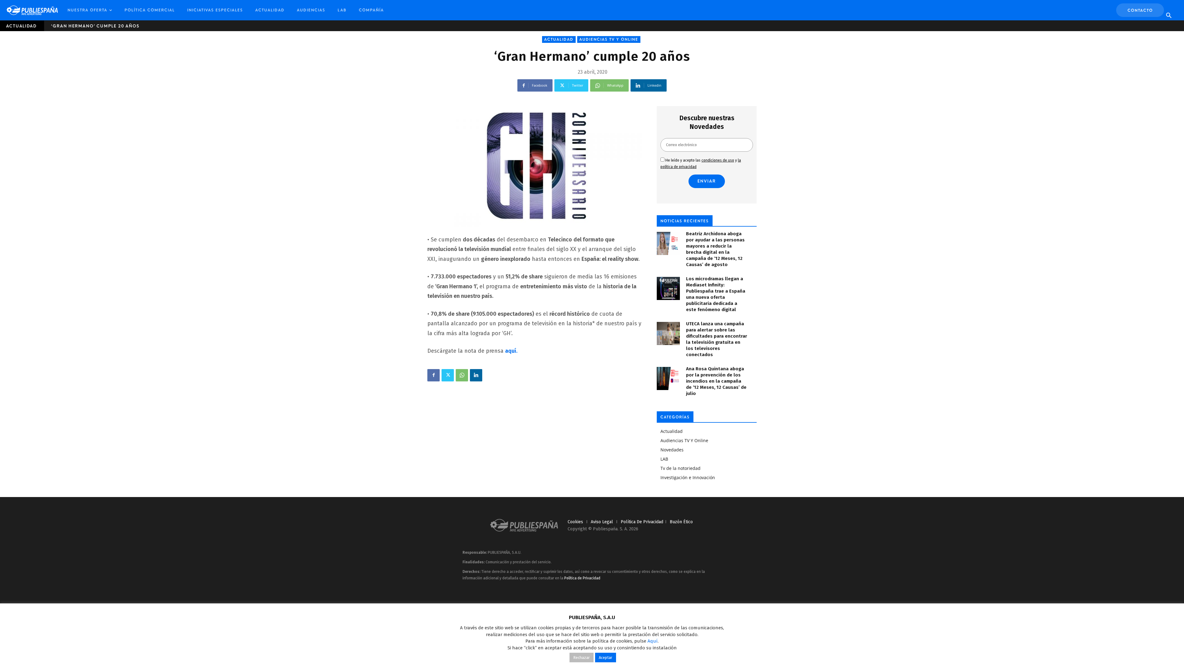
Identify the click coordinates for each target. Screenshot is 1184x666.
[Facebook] (433, 375)
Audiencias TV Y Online (608, 39)
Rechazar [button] (581, 657)
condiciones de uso (717, 160)
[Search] (1168, 15)
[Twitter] (448, 375)
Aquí (653, 641)
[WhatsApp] (462, 375)
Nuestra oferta (87, 10)
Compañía (371, 10)
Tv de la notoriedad (680, 468)
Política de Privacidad (582, 578)
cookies (575, 521)
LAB (342, 10)
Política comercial (150, 10)
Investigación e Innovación (687, 477)
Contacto (1140, 10)
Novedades (672, 450)
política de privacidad (642, 521)
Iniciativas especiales (215, 10)
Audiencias (311, 10)
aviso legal (602, 521)
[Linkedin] (476, 375)
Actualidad (270, 10)
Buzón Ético (681, 521)
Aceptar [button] (605, 657)
